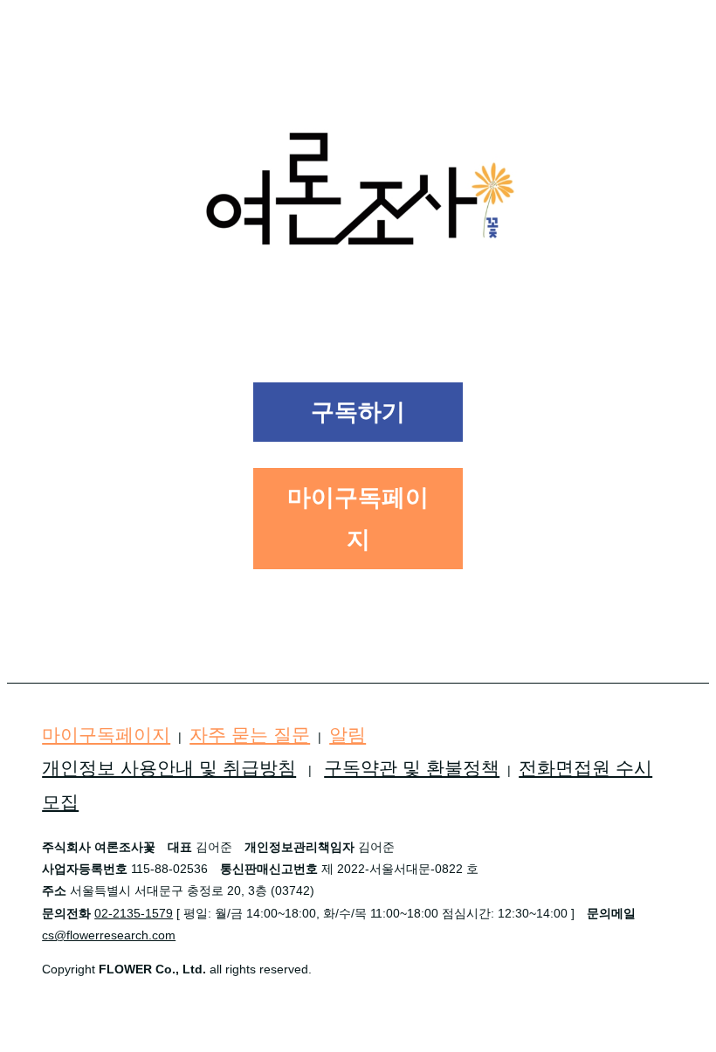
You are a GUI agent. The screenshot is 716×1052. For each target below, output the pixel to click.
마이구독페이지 (106, 735)
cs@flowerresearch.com (109, 935)
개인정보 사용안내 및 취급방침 (169, 768)
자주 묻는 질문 (249, 735)
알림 (347, 735)
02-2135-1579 (133, 913)
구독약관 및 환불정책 (411, 768)
